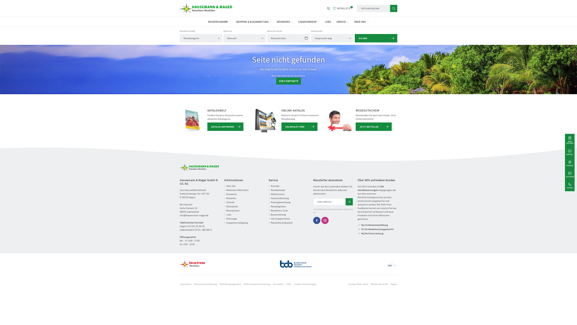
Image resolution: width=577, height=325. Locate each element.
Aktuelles (231, 198)
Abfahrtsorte (277, 194)
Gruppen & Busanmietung (252, 21)
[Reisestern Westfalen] (192, 263)
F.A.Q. (289, 284)
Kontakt (275, 186)
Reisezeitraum (274, 31)
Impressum (185, 284)
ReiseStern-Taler (279, 210)
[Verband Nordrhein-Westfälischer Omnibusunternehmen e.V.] (392, 263)
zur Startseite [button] (288, 81)
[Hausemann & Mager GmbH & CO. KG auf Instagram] (325, 220)
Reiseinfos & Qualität (282, 222)
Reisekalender (278, 190)
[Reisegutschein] (340, 121)
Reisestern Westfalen (237, 190)
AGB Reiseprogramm (230, 284)
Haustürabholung (280, 198)
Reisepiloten (233, 210)
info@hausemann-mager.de (194, 215)
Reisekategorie (187, 31)
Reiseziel (227, 31)
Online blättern (294, 126)
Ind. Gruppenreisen (280, 218)
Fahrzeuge (231, 218)
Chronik (230, 202)
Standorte (231, 194)
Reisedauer (316, 31)
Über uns (360, 21)
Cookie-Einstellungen (305, 284)
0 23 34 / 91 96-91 (196, 226)
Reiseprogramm (218, 21)
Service (341, 21)
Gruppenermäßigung (237, 222)
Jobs (328, 21)
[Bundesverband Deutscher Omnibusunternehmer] (296, 263)
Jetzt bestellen (369, 126)
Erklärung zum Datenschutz (330, 209)
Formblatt (278, 284)
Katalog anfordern (222, 126)
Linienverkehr (307, 21)
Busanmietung (278, 214)
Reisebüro (283, 21)
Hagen (394, 284)
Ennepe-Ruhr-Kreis (358, 284)
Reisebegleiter (278, 206)
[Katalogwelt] (192, 121)
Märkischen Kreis (379, 284)
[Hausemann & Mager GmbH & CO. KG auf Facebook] (316, 220)
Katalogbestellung (280, 202)
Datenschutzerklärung (205, 284)
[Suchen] (393, 8)
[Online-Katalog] (266, 121)
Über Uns (231, 186)
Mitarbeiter (232, 206)
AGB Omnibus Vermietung (257, 284)
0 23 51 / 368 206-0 (202, 229)
